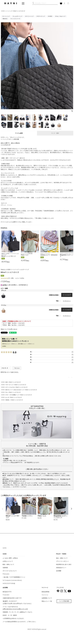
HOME (2, 11)
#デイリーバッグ (29, 16)
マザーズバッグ (9, 384)
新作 (7, 382)
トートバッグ (9, 11)
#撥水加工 (5, 18)
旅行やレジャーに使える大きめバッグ (15, 389)
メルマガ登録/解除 (64, 601)
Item (7, 392)
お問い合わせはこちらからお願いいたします (15, 609)
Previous (2, 509)
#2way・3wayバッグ (60, 16)
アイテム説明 (19, 133)
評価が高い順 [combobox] (5, 368)
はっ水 (7, 397)
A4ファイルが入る (10, 387)
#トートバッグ (6, 16)
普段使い (8, 400)
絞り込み (17, 368)
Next (71, 509)
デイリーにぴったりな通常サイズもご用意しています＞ (16, 222)
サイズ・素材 (55, 133)
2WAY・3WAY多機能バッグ (12, 394)
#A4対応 (50, 16)
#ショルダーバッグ (17, 16)
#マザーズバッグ (41, 16)
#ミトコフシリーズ (15, 18)
